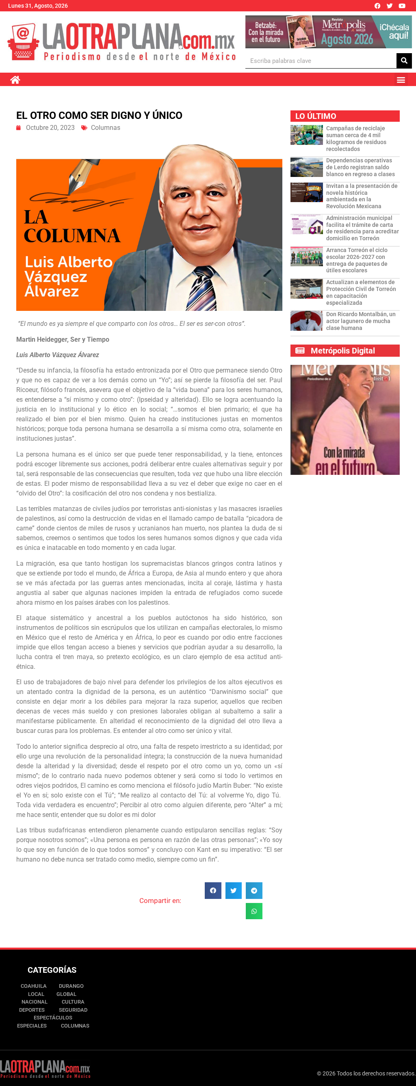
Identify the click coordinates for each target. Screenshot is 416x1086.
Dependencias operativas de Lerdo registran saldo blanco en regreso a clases (360, 167)
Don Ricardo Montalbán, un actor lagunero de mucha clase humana (361, 321)
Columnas (105, 127)
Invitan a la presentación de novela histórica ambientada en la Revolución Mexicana (362, 196)
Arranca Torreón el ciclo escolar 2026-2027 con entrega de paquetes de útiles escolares (357, 260)
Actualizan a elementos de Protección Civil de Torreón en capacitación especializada (361, 292)
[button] (401, 79)
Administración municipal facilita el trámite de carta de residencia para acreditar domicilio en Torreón (362, 228)
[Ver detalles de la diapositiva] (328, 31)
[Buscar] (404, 60)
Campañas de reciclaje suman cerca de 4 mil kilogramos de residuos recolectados (356, 138)
